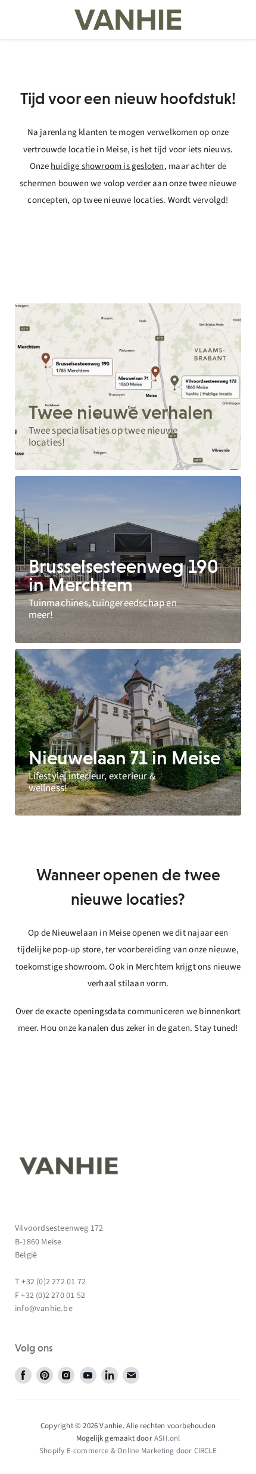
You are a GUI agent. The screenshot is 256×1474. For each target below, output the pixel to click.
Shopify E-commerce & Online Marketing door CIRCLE (128, 1450)
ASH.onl (167, 1438)
